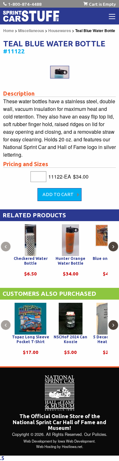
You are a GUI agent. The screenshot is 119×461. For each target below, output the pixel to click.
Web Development (37, 441)
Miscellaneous (31, 30)
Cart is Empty (102, 4)
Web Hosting (46, 446)
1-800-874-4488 (25, 4)
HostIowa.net (72, 446)
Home (8, 30)
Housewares (59, 30)
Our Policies (95, 434)
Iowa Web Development (76, 441)
